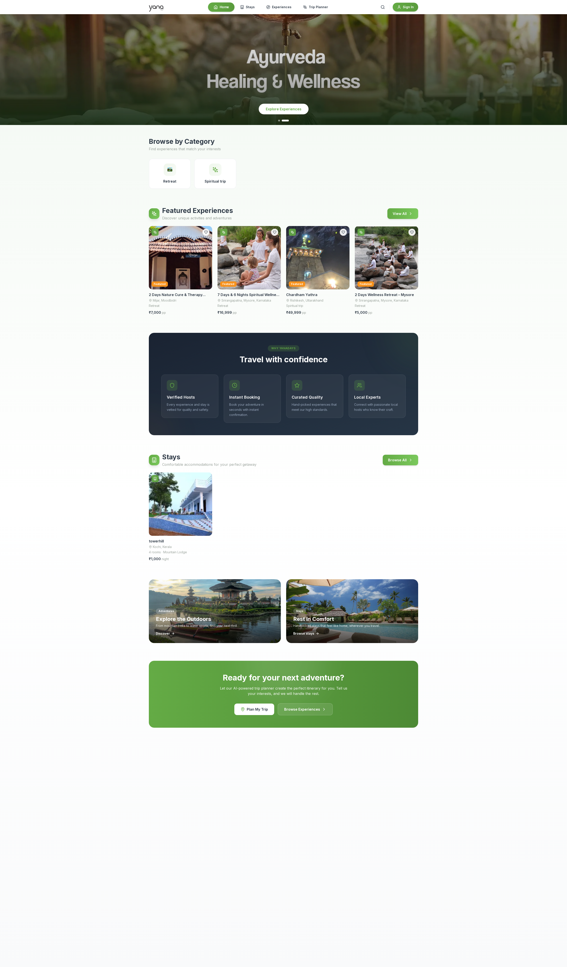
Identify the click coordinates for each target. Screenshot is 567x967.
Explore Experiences (283, 109)
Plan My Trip (257, 709)
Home (224, 7)
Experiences (281, 7)
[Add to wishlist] (206, 232)
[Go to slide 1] (281, 120)
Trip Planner (318, 7)
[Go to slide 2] (288, 120)
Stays (250, 7)
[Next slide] (559, 69)
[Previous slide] (8, 69)
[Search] (382, 7)
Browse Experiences (302, 709)
